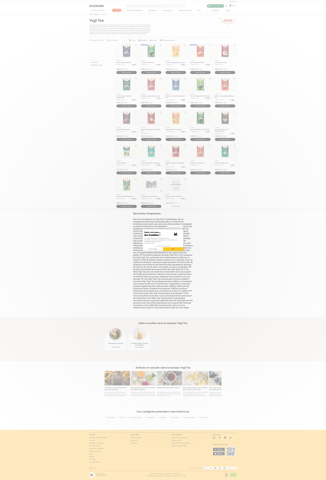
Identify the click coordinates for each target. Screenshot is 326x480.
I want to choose (152, 249)
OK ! (173, 249)
